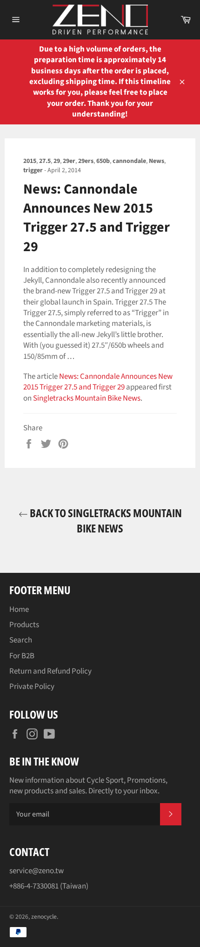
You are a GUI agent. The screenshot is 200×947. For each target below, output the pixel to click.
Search (20, 640)
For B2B (21, 656)
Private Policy (31, 686)
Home (19, 609)
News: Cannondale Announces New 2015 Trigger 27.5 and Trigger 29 (98, 382)
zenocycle (44, 916)
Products (24, 624)
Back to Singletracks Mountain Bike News (105, 520)
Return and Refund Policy (50, 671)
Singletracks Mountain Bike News (86, 398)
